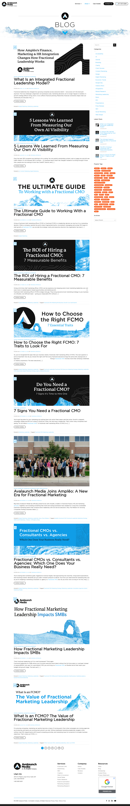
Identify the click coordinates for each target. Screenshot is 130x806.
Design (98, 74)
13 (59, 748)
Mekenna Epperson (34, 88)
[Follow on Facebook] (106, 801)
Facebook (112, 173)
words (96, 211)
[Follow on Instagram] (109, 801)
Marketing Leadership (30, 76)
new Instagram (98, 189)
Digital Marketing (19, 76)
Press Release (43, 488)
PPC (97, 100)
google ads (109, 175)
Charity (98, 65)
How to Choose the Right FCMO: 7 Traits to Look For (46, 344)
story (112, 201)
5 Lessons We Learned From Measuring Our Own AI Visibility (51, 148)
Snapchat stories (105, 199)
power (110, 192)
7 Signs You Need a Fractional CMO (47, 410)
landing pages (108, 185)
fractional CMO (27, 227)
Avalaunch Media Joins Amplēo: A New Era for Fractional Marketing (51, 493)
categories (97, 170)
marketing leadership (60, 742)
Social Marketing (101, 111)
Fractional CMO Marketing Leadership (44, 432)
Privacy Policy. (55, 800)
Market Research (101, 91)
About (86, 3)
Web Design (99, 114)
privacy (101, 194)
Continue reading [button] (19, 101)
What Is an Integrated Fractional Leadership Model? (44, 81)
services (16, 505)
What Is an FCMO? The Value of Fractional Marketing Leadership (44, 717)
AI (14, 143)
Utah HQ (18, 774)
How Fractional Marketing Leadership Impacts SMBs (49, 651)
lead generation (98, 187)
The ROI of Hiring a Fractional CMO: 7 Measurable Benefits (49, 277)
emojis (106, 173)
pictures (104, 192)
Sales (107, 194)
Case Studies (97, 3)
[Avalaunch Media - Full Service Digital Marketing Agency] (9, 4)
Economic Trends (101, 80)
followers (96, 175)
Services (77, 3)
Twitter (111, 204)
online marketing (107, 189)
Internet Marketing (98, 185)
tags (95, 204)
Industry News (100, 85)
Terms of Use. (62, 800)
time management (103, 204)
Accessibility (99, 54)
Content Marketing (20, 143)
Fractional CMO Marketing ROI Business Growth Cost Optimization (60, 302)
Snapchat (96, 199)
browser (109, 168)
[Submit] (114, 45)
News (37, 488)
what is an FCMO (70, 742)
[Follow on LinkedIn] (112, 801)
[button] (109, 3)
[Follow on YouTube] (115, 801)
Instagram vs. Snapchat (99, 182)
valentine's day (98, 206)
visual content (106, 206)
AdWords (96, 168)
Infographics (99, 88)
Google (102, 175)
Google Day (99, 82)
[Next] (62, 748)
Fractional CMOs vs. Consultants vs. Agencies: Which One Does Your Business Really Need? (47, 563)
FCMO (45, 742)
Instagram (97, 180)
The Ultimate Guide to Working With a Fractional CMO (50, 212)
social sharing (105, 201)
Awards (98, 59)
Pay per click (97, 192)
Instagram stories (105, 180)
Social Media (97, 201)
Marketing (106, 187)
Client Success (100, 68)
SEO (97, 109)
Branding (98, 62)
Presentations (100, 103)
